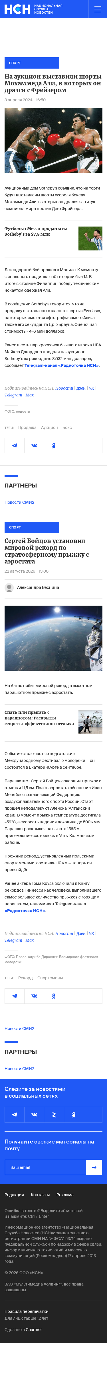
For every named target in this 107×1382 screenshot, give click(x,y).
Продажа (27, 427)
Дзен (81, 388)
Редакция (14, 1194)
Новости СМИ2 (19, 502)
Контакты (40, 1194)
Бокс (67, 427)
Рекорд (25, 977)
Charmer (34, 1329)
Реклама (65, 1194)
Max (30, 395)
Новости (64, 388)
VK (91, 388)
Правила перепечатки (27, 1311)
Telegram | (15, 395)
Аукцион (49, 427)
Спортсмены (50, 977)
